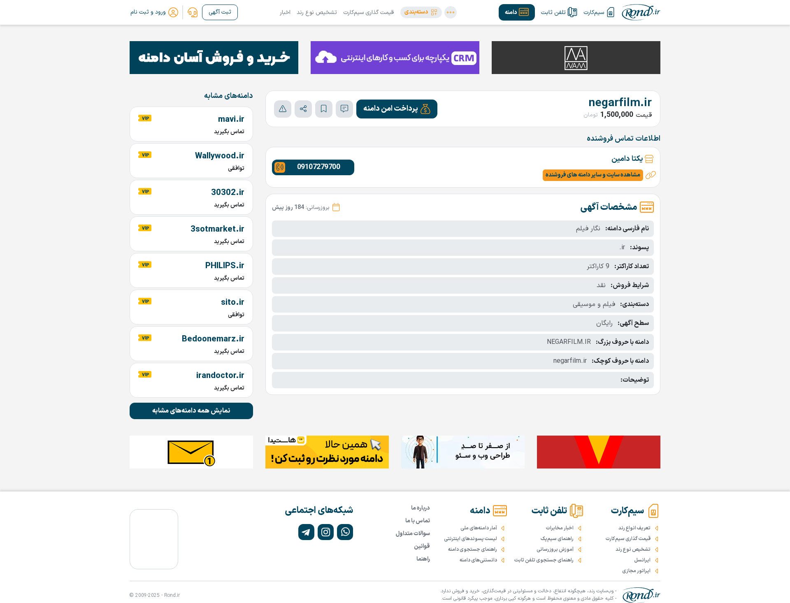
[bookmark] (323, 109)
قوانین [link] (422, 546)
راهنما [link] (423, 559)
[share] (303, 109)
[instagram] (326, 532)
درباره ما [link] (420, 508)
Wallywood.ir (219, 156)
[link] (192, 12)
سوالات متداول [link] (413, 533)
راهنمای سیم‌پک (557, 539)
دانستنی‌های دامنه (478, 560)
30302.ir (227, 193)
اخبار (285, 12)
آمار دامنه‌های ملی (478, 528)
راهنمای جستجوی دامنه (472, 549)
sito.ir (232, 303)
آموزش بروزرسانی (555, 549)
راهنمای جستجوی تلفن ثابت (544, 560)
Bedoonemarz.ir (213, 339)
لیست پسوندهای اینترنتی (470, 539)
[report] (282, 109)
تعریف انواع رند (634, 528)
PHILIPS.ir (224, 266)
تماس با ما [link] (417, 521)
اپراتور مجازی (636, 571)
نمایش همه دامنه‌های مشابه (191, 411)
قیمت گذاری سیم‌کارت (368, 12)
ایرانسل (642, 560)
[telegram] (306, 532)
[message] (344, 109)
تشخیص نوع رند (317, 12)
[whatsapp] (345, 532)
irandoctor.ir (220, 376)
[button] (421, 12)
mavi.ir (231, 120)
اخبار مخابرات (560, 528)
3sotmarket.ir (217, 229)
